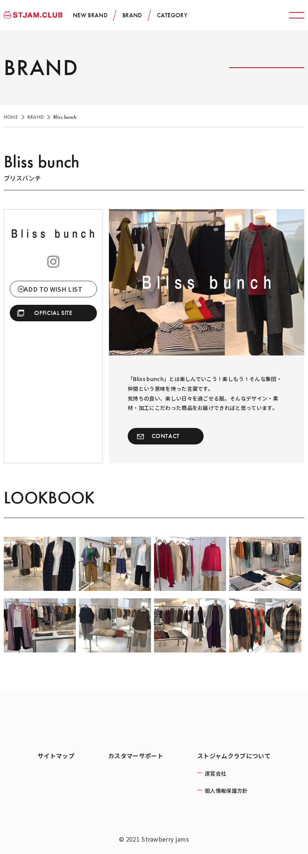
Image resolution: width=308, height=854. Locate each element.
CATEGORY (172, 15)
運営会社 (215, 773)
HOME (11, 116)
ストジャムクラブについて (233, 755)
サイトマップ (56, 755)
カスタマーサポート (135, 755)
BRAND (132, 15)
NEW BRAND (90, 15)
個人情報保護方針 (226, 790)
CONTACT (166, 436)
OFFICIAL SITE (53, 313)
